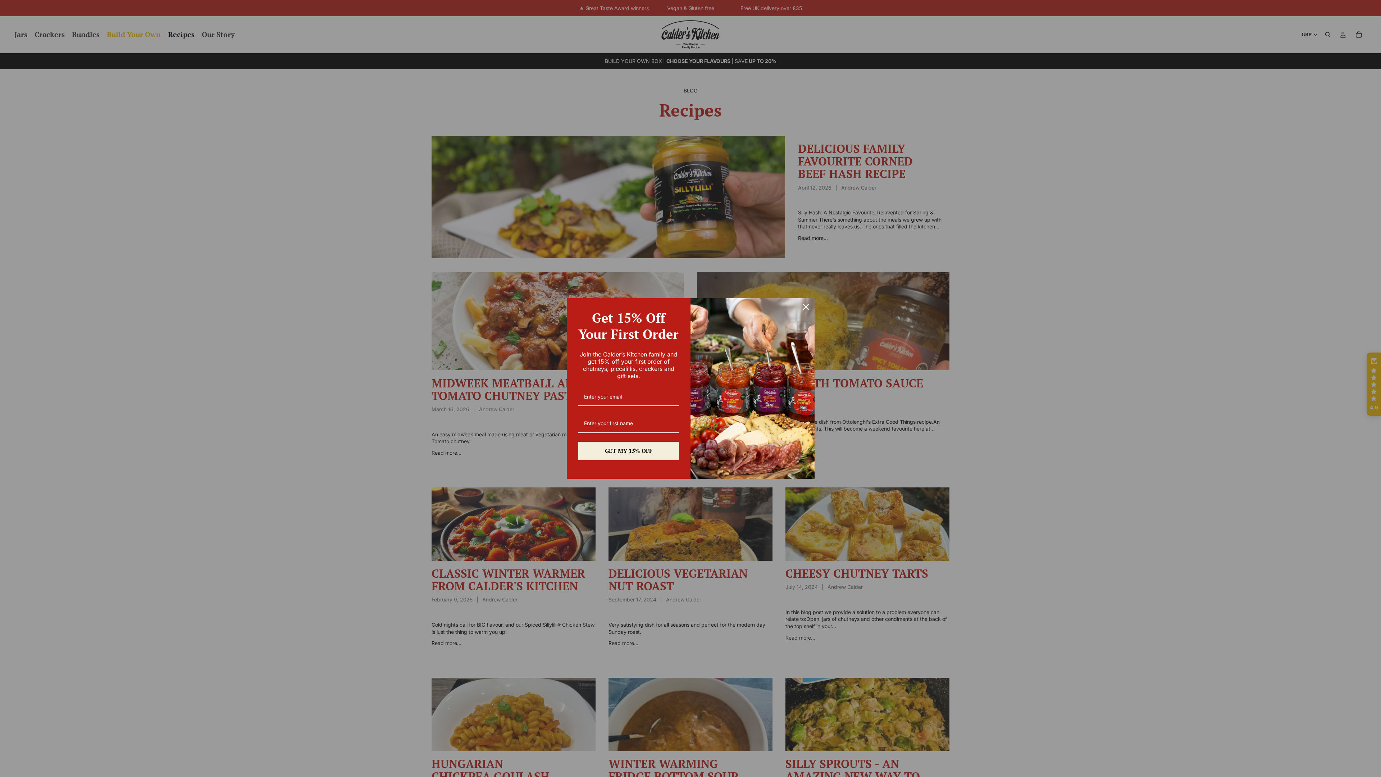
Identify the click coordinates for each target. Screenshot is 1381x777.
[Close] (806, 306)
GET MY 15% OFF (628, 451)
